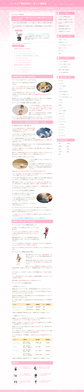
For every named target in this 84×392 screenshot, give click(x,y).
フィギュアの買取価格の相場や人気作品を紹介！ (45, 374)
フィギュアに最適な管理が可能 (22, 69)
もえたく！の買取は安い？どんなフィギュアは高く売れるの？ (25, 375)
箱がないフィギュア (63, 47)
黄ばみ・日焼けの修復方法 (64, 69)
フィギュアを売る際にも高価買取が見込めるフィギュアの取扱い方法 (29, 218)
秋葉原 (60, 146)
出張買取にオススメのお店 (64, 31)
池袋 (68, 146)
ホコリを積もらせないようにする (22, 60)
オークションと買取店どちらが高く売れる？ (66, 23)
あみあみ (60, 99)
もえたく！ (61, 88)
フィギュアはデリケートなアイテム (23, 51)
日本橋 (68, 143)
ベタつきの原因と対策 (63, 72)
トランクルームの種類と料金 (21, 71)
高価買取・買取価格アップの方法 (65, 19)
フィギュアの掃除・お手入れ (65, 64)
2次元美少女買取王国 (63, 91)
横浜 (68, 151)
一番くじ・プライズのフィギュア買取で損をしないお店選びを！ (25, 382)
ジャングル (61, 132)
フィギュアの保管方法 (63, 61)
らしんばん (61, 83)
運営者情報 (59, 390)
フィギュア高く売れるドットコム (65, 97)
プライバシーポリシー (65, 390)
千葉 (68, 148)
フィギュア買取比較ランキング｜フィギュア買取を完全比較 (25, 368)
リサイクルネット (62, 127)
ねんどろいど (61, 50)
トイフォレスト (62, 118)
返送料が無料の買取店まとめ (65, 28)
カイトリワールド (62, 121)
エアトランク (15, 350)
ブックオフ (61, 102)
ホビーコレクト (62, 129)
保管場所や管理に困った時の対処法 (22, 48)
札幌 (60, 148)
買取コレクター (62, 113)
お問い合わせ (72, 390)
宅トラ (14, 354)
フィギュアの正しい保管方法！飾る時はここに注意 (26, 55)
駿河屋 (60, 105)
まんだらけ (61, 80)
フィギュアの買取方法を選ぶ (65, 16)
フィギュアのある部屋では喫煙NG (22, 62)
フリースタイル (62, 135)
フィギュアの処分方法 (63, 66)
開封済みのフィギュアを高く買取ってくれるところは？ (45, 367)
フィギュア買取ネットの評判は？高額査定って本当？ (45, 381)
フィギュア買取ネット (63, 86)
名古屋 (60, 151)
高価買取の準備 (50, 8)
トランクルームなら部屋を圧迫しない (23, 67)
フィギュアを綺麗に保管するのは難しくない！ (25, 53)
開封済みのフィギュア (63, 42)
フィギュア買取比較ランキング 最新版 (28, 3)
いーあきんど (61, 124)
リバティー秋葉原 (62, 110)
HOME (17, 8)
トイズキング (61, 116)
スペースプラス (16, 309)
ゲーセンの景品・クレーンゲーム (65, 45)
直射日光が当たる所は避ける (21, 58)
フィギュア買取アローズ (64, 94)
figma (60, 53)
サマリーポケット (16, 342)
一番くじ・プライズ (63, 39)
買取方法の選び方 (33, 8)
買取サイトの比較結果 (66, 8)
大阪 (60, 143)
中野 (60, 154)
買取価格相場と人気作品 (64, 26)
